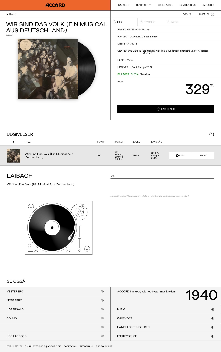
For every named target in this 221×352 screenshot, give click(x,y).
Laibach (9, 35)
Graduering (188, 5)
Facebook (70, 346)
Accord (208, 5)
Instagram (86, 346)
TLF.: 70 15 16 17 (104, 346)
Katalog (123, 5)
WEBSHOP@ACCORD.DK (47, 346)
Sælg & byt (165, 5)
